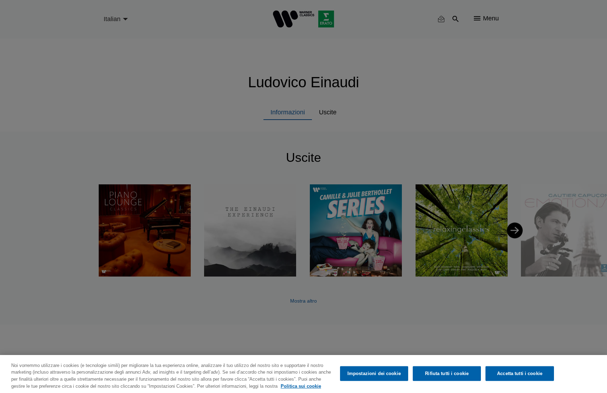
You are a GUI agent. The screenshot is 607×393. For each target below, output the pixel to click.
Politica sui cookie (301, 385)
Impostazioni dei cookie (374, 373)
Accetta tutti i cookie (519, 373)
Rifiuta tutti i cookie (447, 373)
